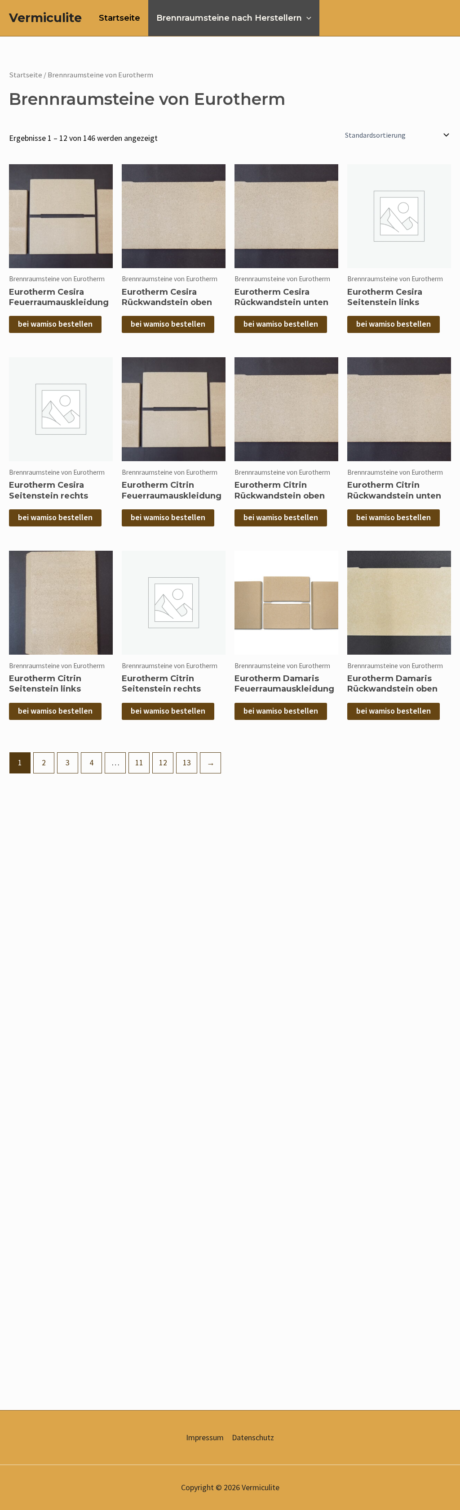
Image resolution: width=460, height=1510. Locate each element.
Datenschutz (253, 1437)
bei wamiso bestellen (55, 324)
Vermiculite (45, 17)
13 (187, 762)
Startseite (119, 18)
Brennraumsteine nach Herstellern (229, 18)
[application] (306, 18)
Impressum (205, 1437)
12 (163, 762)
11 (139, 762)
